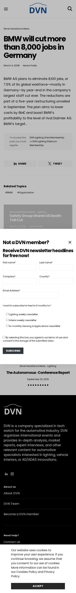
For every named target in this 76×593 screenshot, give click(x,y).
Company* (9, 276)
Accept (38, 586)
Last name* (46, 262)
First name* (9, 262)
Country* (44, 276)
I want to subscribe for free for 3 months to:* (27, 305)
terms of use (55, 337)
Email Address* (11, 290)
